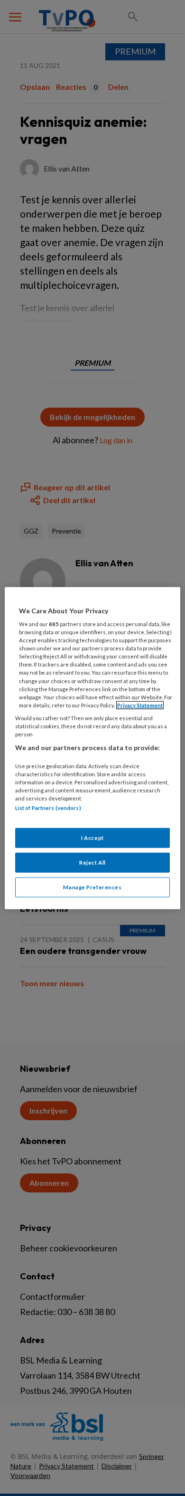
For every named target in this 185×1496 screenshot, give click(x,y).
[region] (93, 748)
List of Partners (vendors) (48, 808)
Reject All (92, 862)
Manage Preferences (92, 887)
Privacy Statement (140, 705)
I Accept (92, 838)
